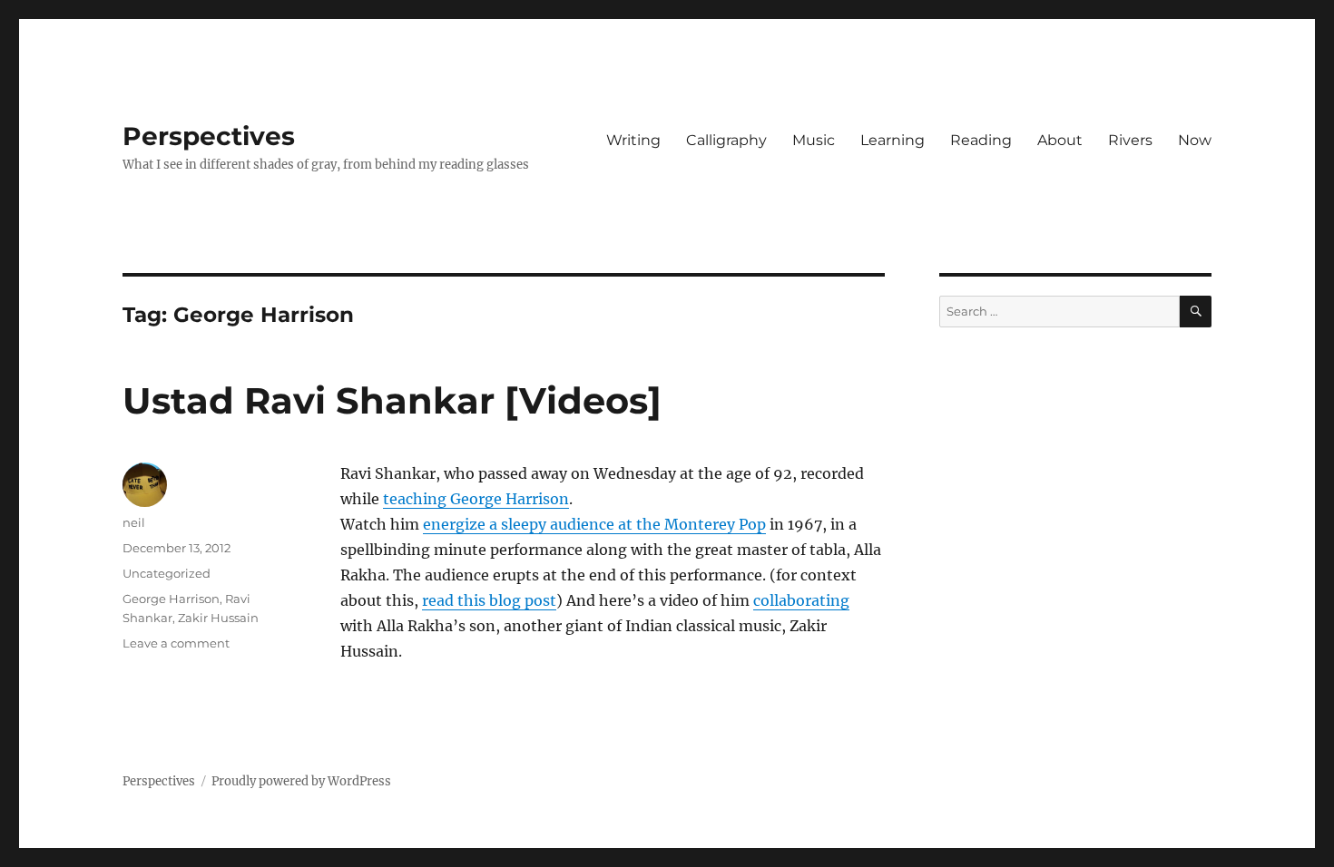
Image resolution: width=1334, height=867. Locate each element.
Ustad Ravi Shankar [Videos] (392, 400)
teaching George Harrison (476, 499)
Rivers (1130, 140)
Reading (981, 140)
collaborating (801, 600)
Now (1194, 140)
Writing (633, 140)
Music (813, 140)
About (1060, 140)
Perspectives (209, 136)
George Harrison (171, 598)
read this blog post (489, 600)
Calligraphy (726, 140)
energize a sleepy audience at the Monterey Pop (594, 524)
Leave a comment (176, 643)
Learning (892, 140)
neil (134, 522)
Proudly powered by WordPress (301, 781)
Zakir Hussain (218, 617)
